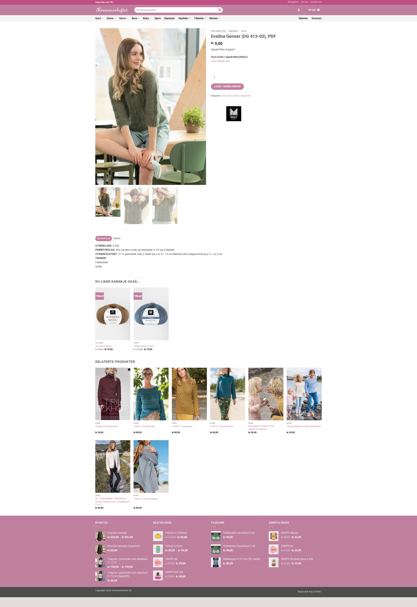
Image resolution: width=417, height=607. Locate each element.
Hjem (158, 18)
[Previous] (102, 106)
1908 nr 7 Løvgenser (182, 426)
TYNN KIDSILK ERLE (144, 346)
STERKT (318, 591)
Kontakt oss (316, 2)
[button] (299, 10)
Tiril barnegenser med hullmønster (304, 426)
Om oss (304, 2)
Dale (244, 31)
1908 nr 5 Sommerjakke (145, 499)
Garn (98, 18)
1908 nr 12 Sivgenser (144, 426)
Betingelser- (293, 2)
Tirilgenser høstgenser (106, 426)
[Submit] (220, 10)
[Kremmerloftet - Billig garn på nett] (112, 10)
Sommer (317, 18)
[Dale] (234, 113)
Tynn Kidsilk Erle (220, 61)
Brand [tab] (117, 238)
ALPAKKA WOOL (103, 346)
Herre (122, 18)
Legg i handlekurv (227, 86)
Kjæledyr (169, 18)
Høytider (183, 18)
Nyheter (303, 18)
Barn (134, 18)
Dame (110, 18)
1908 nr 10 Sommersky (221, 426)
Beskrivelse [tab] (103, 238)
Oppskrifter (218, 31)
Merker (213, 18)
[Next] (200, 106)
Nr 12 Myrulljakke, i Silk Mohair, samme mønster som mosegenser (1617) (112, 501)
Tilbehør (199, 18)
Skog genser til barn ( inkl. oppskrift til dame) (261, 428)
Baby (146, 18)
